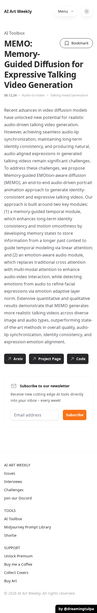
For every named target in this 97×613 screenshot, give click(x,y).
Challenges (14, 489)
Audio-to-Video (33, 95)
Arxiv (18, 358)
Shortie (10, 535)
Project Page (49, 358)
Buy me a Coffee (18, 564)
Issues (9, 473)
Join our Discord (18, 498)
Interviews (13, 481)
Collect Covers (16, 572)
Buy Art (10, 580)
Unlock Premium (18, 556)
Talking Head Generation (69, 95)
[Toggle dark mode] (86, 11)
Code (80, 358)
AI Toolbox (14, 33)
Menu (63, 11)
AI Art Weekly (18, 11)
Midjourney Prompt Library (27, 527)
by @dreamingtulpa (76, 608)
